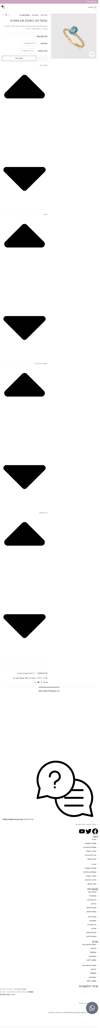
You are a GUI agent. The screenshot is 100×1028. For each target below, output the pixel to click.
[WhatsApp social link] (35, 682)
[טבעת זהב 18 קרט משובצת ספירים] (49, 714)
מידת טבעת (42, 51)
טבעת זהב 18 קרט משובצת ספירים (49, 735)
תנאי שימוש (92, 859)
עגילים (93, 904)
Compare (92, 956)
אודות (94, 839)
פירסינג (93, 948)
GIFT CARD (91, 960)
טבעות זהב (35, 15)
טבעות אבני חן (24, 15)
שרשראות (92, 896)
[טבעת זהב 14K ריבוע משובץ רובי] (81, 714)
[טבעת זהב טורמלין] (17, 714)
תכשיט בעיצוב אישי (89, 944)
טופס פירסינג (91, 912)
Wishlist (93, 952)
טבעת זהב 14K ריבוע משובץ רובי (81, 735)
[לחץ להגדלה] (92, 54)
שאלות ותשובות (90, 843)
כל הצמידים (91, 900)
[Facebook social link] (41, 682)
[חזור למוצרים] (6, 14)
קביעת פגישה (91, 908)
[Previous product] (9, 14)
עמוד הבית (44, 15)
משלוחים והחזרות (89, 847)
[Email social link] (38, 682)
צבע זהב (44, 43)
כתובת (30, 992)
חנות (26, 678)
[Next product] (3, 14)
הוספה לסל (19, 58)
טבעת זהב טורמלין (17, 735)
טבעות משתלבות (77, 738)
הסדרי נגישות (91, 851)
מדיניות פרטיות (90, 855)
